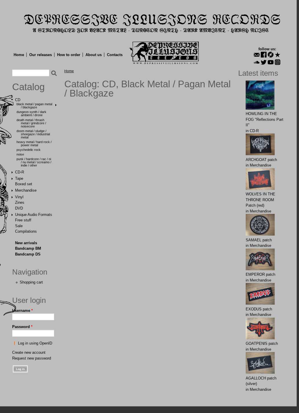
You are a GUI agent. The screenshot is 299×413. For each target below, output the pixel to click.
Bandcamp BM (28, 248)
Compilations (26, 231)
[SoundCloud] (257, 62)
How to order (68, 55)
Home (19, 55)
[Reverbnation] (277, 55)
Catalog (28, 87)
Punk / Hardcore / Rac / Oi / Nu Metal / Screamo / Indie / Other (34, 162)
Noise (20, 154)
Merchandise (26, 190)
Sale (19, 226)
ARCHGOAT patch (261, 160)
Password (22, 327)
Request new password (31, 358)
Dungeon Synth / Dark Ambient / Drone (31, 113)
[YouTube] (271, 62)
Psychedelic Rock (29, 149)
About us (93, 55)
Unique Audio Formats (33, 214)
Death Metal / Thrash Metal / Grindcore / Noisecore (31, 123)
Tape (19, 178)
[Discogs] (271, 55)
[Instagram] (277, 62)
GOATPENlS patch (262, 343)
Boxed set (23, 184)
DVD (19, 208)
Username (22, 310)
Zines (19, 202)
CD (17, 100)
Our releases (40, 55)
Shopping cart (31, 282)
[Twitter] (264, 62)
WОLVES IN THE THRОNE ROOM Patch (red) (260, 200)
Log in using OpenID (35, 343)
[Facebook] (264, 55)
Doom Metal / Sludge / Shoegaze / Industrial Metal (33, 134)
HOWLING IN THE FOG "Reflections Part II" (264, 119)
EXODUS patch (259, 309)
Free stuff (23, 220)
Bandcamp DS (28, 254)
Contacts (115, 55)
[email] (257, 55)
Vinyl (19, 197)
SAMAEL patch (259, 240)
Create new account (28, 352)
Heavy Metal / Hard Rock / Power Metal (34, 143)
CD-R (19, 172)
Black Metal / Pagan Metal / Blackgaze (34, 105)
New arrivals (26, 243)
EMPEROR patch (260, 274)
